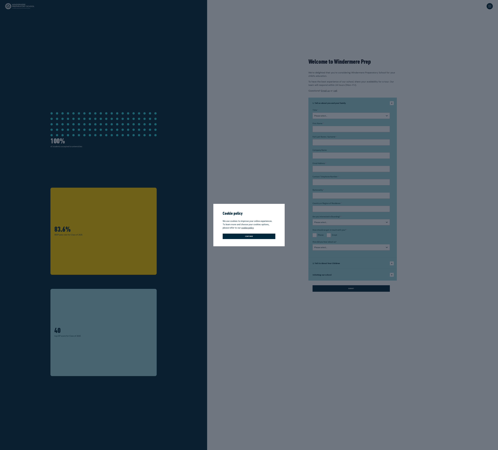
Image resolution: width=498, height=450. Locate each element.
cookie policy (247, 227)
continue (249, 236)
